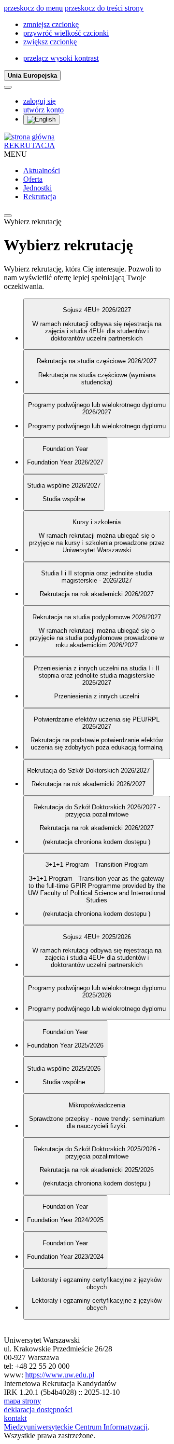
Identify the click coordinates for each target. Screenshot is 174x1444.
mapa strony (22, 1401)
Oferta (33, 179)
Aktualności (41, 170)
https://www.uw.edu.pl (59, 1375)
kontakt (15, 1418)
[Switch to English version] (41, 119)
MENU (15, 154)
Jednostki (37, 188)
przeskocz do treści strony (104, 8)
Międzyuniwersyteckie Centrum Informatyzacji (75, 1427)
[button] (51, 24)
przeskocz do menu (33, 8)
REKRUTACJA (29, 145)
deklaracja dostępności (38, 1409)
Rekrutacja (39, 196)
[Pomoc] (8, 87)
